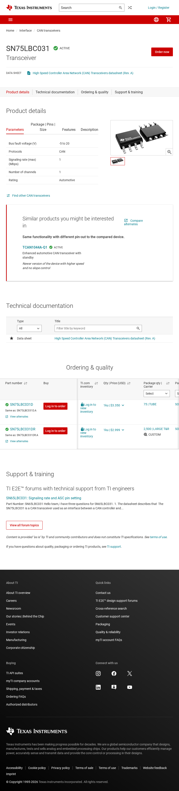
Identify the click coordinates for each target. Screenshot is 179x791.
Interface (25, 30)
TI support (114, 546)
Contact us (103, 593)
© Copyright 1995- (22, 782)
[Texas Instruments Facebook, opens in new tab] (114, 675)
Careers (11, 600)
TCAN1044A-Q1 (34, 247)
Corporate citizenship (20, 648)
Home (10, 30)
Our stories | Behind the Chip (25, 616)
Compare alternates (133, 222)
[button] (10, 19)
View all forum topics (24, 525)
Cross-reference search (111, 608)
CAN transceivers (48, 30)
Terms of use (107, 768)
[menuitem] (156, 19)
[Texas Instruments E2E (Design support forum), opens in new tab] (114, 688)
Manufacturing (16, 640)
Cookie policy (37, 768)
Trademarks (129, 768)
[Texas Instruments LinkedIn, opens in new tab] (98, 688)
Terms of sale (84, 768)
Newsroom (13, 608)
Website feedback (155, 768)
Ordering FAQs (16, 696)
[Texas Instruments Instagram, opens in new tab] (98, 675)
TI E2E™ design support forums (117, 600)
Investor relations (18, 632)
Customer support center (112, 616)
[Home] (29, 8)
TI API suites (14, 673)
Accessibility (14, 768)
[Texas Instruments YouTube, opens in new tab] (129, 688)
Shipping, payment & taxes (24, 688)
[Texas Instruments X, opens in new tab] (129, 675)
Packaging (103, 624)
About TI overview (18, 593)
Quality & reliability (108, 632)
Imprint (11, 774)
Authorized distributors (21, 704)
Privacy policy (60, 768)
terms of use (158, 537)
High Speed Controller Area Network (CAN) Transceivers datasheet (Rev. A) (83, 73)
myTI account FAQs (109, 640)
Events (10, 624)
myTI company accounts (23, 681)
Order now (162, 52)
